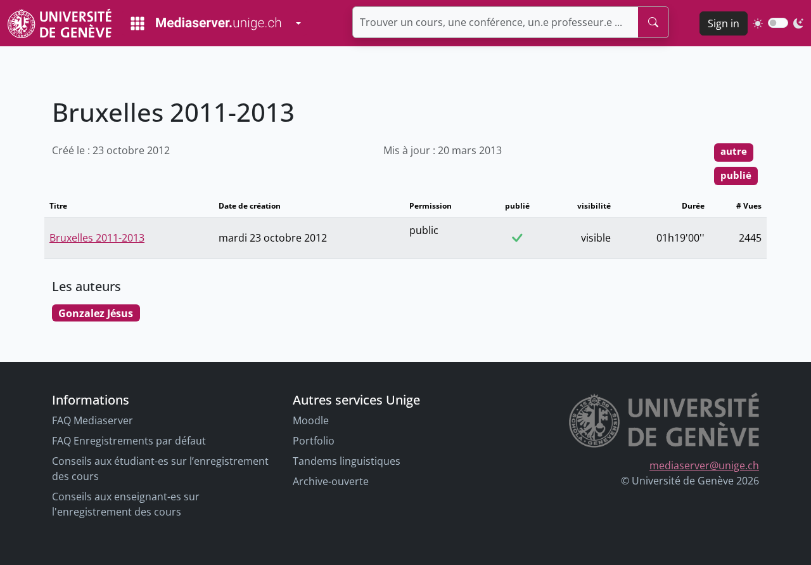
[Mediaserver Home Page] (206, 23)
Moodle (311, 420)
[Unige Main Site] (60, 23)
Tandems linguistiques (346, 461)
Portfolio (314, 441)
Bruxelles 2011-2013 (96, 238)
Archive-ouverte (331, 481)
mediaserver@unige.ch (704, 465)
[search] (653, 22)
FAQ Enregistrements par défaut (129, 441)
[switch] (778, 23)
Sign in (723, 23)
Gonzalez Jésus (95, 313)
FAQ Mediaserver (92, 420)
